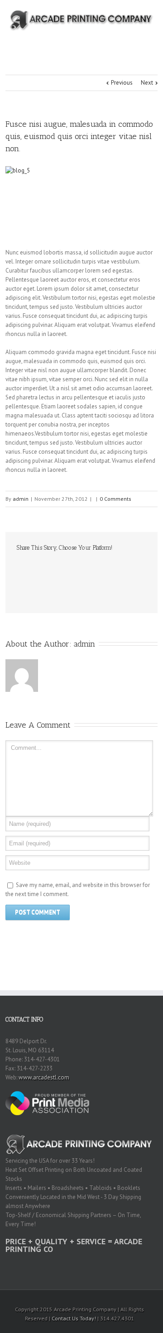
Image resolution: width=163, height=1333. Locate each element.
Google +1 (105, 568)
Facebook (19, 567)
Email (21, 587)
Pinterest (124, 568)
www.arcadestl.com (44, 1077)
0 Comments (115, 498)
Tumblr (86, 567)
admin (21, 498)
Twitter (34, 567)
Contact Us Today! (74, 1318)
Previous (122, 82)
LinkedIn (51, 567)
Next (147, 82)
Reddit (68, 567)
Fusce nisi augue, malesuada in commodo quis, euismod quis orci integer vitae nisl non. (79, 136)
